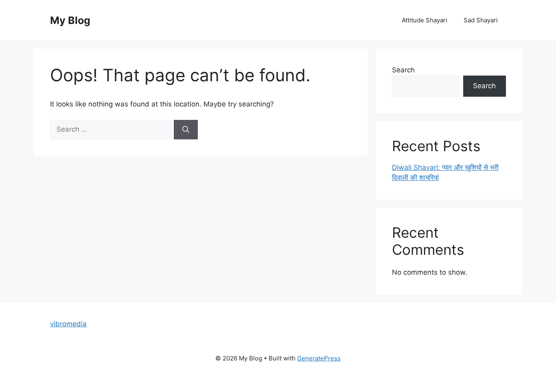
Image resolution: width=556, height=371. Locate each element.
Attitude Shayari (424, 20)
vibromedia (68, 324)
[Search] (186, 129)
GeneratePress (319, 358)
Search (403, 70)
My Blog (70, 20)
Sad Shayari (481, 20)
